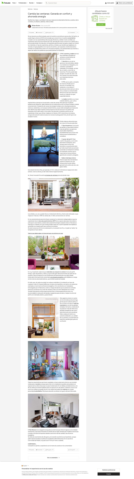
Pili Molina (76, 342)
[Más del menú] (77, 32)
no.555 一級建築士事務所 (52, 122)
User (77, 237)
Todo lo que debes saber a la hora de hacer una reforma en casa (45, 233)
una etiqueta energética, (57, 277)
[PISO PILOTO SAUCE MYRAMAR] (53, 360)
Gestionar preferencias (108, 470)
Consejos (39, 3)
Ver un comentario (52, 457)
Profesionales (22, 3)
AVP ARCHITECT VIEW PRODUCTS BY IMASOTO (47, 54)
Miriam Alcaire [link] (36, 25)
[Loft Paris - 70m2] (53, 253)
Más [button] (76, 27)
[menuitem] (14, 3)
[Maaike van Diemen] (53, 195)
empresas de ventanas (51, 175)
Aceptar (108, 474)
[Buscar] (46, 2)
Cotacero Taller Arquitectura (51, 298)
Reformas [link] (30, 9)
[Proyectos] (53, 411)
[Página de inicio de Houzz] (6, 2)
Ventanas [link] (36, 9)
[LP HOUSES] (43, 317)
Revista (31, 3)
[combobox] (68, 2)
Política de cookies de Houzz (30, 474)
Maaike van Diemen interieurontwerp (70, 179)
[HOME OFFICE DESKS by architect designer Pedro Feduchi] (43, 76)
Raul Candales (75, 395)
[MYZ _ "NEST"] (43, 143)
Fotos (14, 3)
